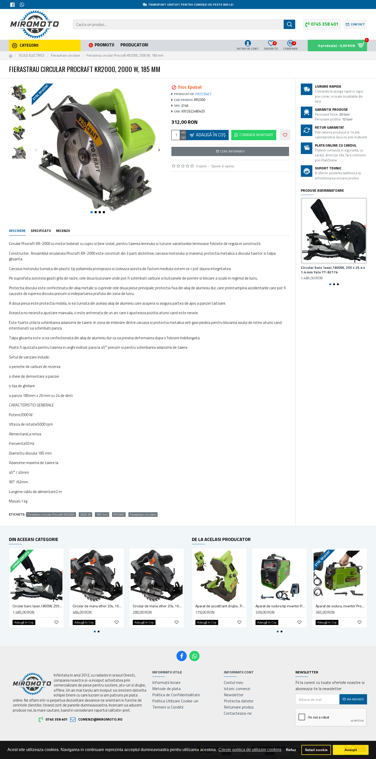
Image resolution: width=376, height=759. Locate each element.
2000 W (85, 514)
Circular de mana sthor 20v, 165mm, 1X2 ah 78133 (98, 606)
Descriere (17, 231)
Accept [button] (351, 750)
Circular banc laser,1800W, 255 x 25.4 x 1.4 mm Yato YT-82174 (333, 269)
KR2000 (118, 514)
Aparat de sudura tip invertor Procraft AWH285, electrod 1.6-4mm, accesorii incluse (280, 606)
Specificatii (41, 231)
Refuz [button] (291, 750)
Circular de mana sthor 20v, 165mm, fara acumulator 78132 (158, 606)
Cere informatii (232, 151)
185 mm (102, 514)
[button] (36, 149)
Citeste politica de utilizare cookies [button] (249, 749)
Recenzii (63, 231)
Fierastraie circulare (65, 55)
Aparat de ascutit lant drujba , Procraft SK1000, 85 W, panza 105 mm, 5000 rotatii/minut (220, 606)
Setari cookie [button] (316, 750)
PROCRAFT (203, 94)
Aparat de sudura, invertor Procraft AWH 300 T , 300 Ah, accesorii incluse (341, 606)
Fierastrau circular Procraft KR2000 (51, 514)
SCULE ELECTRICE (32, 55)
